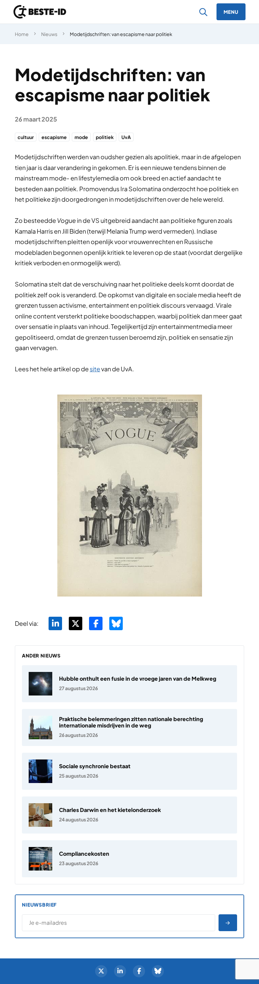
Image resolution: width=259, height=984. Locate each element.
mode (81, 137)
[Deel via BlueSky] (116, 623)
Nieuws (49, 34)
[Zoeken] (203, 12)
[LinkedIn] (120, 971)
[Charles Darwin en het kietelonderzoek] (129, 815)
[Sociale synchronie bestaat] (129, 771)
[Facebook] (139, 971)
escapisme (54, 137)
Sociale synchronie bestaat (95, 766)
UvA (126, 137)
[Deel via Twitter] (75, 623)
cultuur (26, 137)
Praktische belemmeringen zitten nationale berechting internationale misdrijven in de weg (131, 722)
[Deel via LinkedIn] (55, 623)
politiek (105, 137)
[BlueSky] (158, 971)
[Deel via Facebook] (96, 623)
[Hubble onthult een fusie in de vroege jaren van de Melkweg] (129, 683)
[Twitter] (101, 971)
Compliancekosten (84, 853)
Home (22, 34)
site (95, 369)
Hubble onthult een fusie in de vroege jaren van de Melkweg (137, 678)
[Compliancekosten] (129, 858)
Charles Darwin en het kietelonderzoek (110, 809)
